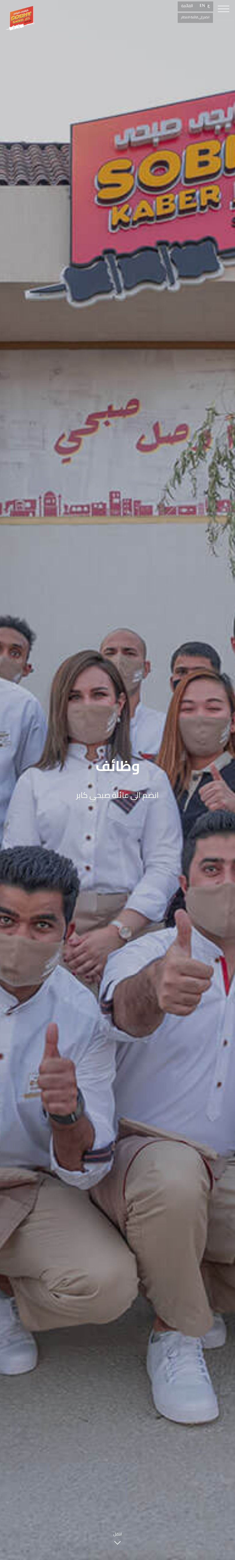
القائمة (187, 5)
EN (202, 5)
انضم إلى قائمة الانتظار (195, 17)
